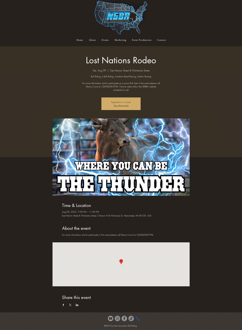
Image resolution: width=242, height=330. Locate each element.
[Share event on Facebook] (63, 305)
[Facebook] (124, 318)
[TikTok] (131, 318)
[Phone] (138, 318)
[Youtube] (110, 318)
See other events (121, 105)
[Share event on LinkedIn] (77, 305)
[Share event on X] (70, 305)
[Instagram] (117, 318)
